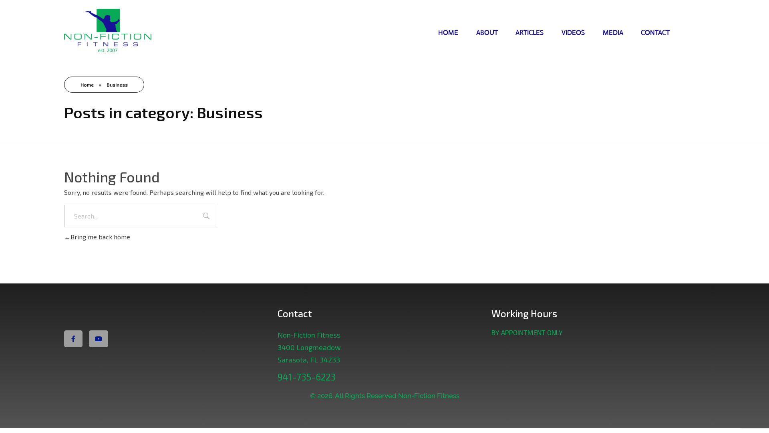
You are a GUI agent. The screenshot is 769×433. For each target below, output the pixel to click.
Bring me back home (100, 237)
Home (87, 84)
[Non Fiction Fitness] (125, 31)
